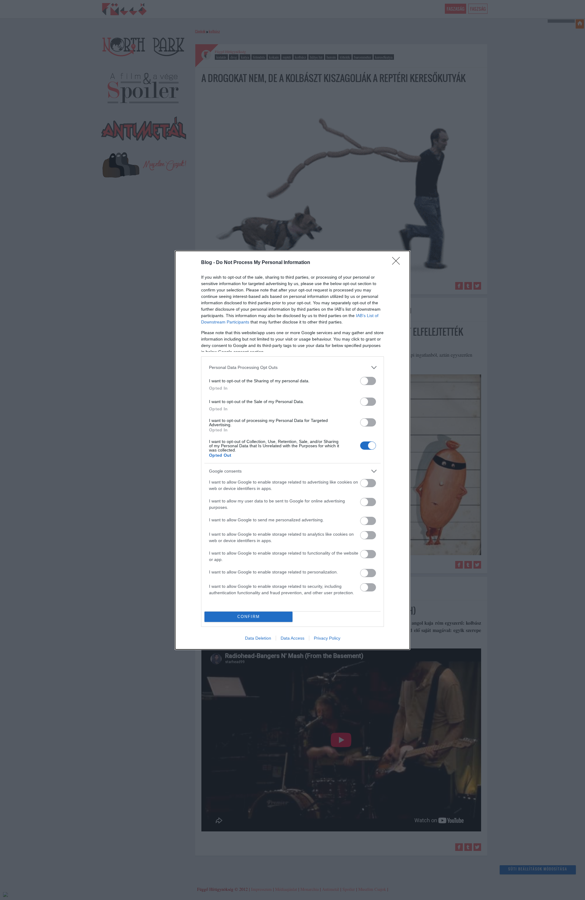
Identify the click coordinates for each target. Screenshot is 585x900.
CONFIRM (248, 616)
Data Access (292, 638)
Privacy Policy (327, 638)
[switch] (368, 381)
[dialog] (292, 450)
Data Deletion (258, 638)
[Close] (398, 263)
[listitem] (292, 367)
